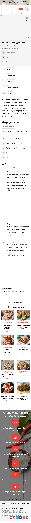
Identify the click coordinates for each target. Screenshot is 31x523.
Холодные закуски (8, 322)
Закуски (7, 320)
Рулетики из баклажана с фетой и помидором (23, 398)
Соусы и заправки (23, 371)
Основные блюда (20, 46)
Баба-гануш (23, 373)
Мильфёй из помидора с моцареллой (7, 351)
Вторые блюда (7, 46)
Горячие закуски (22, 346)
